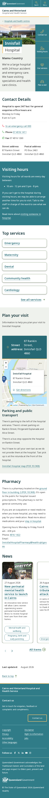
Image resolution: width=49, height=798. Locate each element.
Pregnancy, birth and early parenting (17, 637)
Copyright (6, 730)
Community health (17, 278)
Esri (29, 405)
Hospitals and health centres (17, 21)
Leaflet (15, 405)
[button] (4, 379)
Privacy (5, 734)
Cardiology (11, 290)
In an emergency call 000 (18, 126)
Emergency (12, 243)
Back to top (8, 676)
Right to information (33, 734)
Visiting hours (42, 51)
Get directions (23, 389)
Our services (42, 68)
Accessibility (7, 738)
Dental (9, 266)
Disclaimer (29, 730)
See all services (31, 300)
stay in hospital (33, 521)
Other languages (9, 742)
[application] (24, 382)
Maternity (11, 255)
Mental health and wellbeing (17, 629)
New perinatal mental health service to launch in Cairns (16, 592)
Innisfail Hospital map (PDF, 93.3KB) (21, 466)
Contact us (42, 35)
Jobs (26, 738)
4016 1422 (15, 534)
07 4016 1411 (20, 132)
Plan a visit (42, 85)
